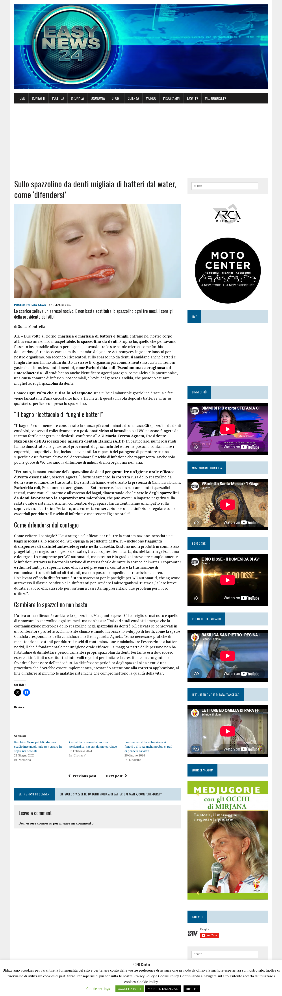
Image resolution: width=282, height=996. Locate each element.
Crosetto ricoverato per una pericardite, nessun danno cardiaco (93, 744)
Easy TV (192, 98)
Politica (58, 98)
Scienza (133, 98)
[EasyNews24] (141, 46)
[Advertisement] (141, 141)
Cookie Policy (147, 981)
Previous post (84, 775)
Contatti (38, 98)
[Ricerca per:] (224, 185)
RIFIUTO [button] (192, 989)
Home (21, 98)
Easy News (38, 304)
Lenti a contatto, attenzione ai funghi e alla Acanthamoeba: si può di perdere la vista (148, 746)
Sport (116, 98)
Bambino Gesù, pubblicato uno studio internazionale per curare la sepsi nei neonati (38, 746)
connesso (44, 823)
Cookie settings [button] (98, 988)
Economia (98, 98)
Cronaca (77, 98)
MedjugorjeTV (215, 98)
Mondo (151, 98)
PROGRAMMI (171, 98)
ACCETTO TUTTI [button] (129, 989)
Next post (114, 775)
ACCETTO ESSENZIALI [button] (163, 989)
